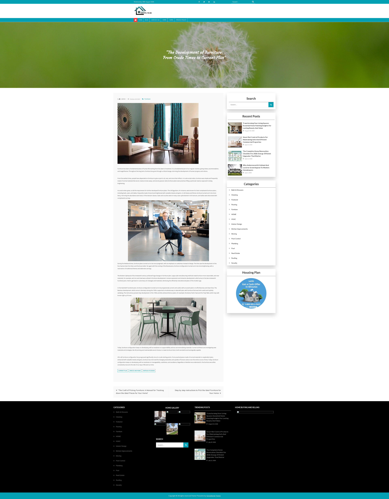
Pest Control (235, 239)
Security (234, 263)
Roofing (234, 258)
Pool (233, 248)
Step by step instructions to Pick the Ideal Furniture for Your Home (198, 391)
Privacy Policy (181, 20)
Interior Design (236, 224)
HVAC (233, 219)
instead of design (149, 370)
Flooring (234, 205)
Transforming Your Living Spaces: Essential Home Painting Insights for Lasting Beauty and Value (257, 125)
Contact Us (155, 20)
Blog (146, 20)
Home (140, 20)
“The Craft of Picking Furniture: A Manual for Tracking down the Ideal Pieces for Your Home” (140, 391)
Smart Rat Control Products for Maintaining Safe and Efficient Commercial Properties (255, 139)
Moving (234, 234)
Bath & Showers (237, 190)
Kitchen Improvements (239, 229)
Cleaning (234, 195)
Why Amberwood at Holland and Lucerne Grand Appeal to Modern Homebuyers (256, 167)
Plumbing (234, 244)
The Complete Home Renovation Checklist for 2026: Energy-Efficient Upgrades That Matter (257, 153)
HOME (233, 214)
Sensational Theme (214, 496)
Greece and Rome (135, 370)
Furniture (147, 99)
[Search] (271, 104)
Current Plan (122, 370)
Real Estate (235, 253)
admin (123, 99)
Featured (234, 200)
